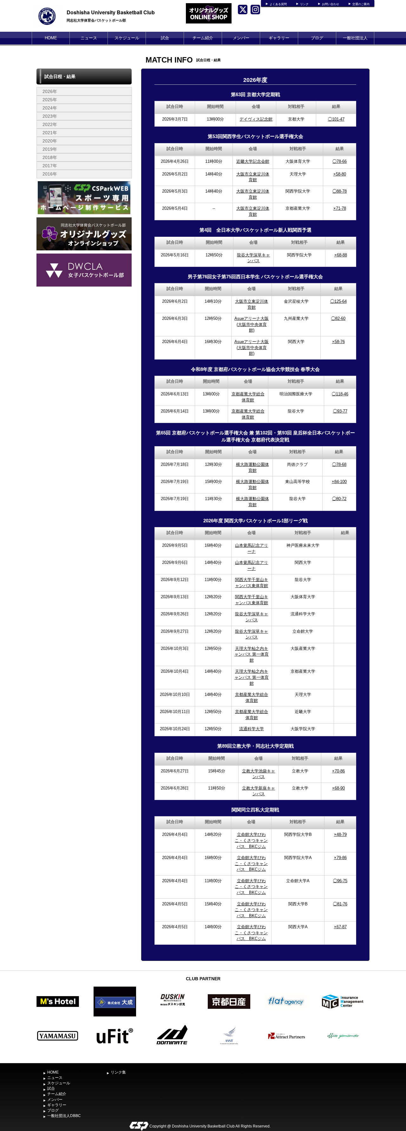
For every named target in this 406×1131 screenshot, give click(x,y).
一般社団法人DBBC (355, 44)
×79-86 (340, 857)
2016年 (50, 173)
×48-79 (340, 834)
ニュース (89, 38)
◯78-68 (339, 464)
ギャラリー (279, 38)
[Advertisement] (84, 335)
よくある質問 (278, 4)
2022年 (50, 124)
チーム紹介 (203, 38)
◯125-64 (338, 301)
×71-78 (339, 208)
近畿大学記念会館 (252, 161)
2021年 (50, 132)
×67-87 (340, 926)
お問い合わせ (330, 4)
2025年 (50, 99)
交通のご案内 (361, 4)
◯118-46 (340, 394)
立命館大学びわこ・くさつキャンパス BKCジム (251, 840)
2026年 (50, 91)
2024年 (50, 107)
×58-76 (338, 341)
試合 (165, 38)
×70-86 (338, 771)
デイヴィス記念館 (255, 119)
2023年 (50, 116)
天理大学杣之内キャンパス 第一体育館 (251, 654)
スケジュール (127, 38)
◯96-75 (340, 880)
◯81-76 (340, 904)
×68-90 (338, 788)
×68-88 (340, 255)
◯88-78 (339, 191)
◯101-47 (336, 119)
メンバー (241, 38)
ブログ (317, 38)
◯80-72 (339, 498)
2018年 (50, 157)
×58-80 (339, 174)
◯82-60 (338, 318)
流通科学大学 (251, 728)
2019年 (50, 149)
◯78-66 (339, 161)
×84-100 (339, 481)
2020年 (50, 140)
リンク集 (118, 1072)
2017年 (50, 165)
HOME (51, 38)
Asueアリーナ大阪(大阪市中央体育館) (251, 324)
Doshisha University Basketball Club (111, 12)
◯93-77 (340, 411)
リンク (304, 4)
